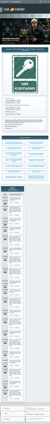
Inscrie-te (11, 202)
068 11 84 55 (41, 408)
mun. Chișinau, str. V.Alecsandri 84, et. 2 (35, 414)
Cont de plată (17, 202)
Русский (48, 1)
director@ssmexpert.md (31, 408)
